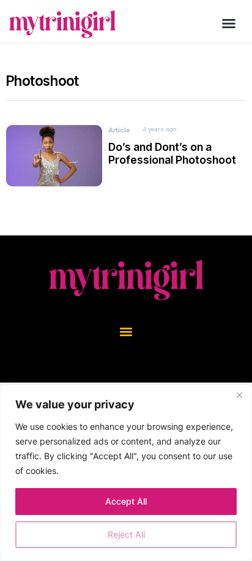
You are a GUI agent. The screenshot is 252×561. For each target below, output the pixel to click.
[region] (126, 472)
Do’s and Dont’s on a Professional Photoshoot (172, 153)
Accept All (126, 501)
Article (119, 130)
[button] (229, 23)
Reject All (126, 534)
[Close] (239, 394)
